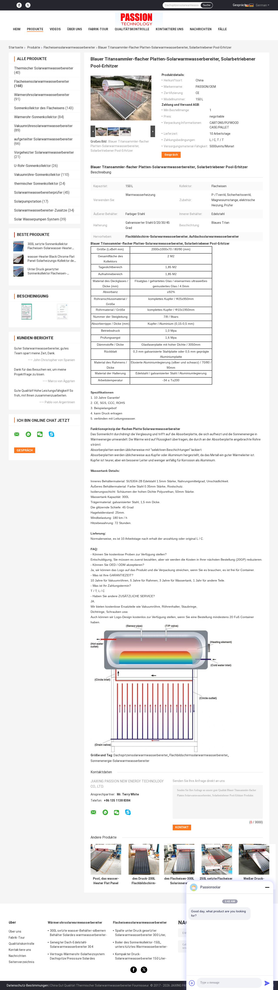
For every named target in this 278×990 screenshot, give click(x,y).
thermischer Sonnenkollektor (36, 184)
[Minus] (267, 887)
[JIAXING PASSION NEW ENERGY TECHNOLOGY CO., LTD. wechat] (42, 434)
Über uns (74, 29)
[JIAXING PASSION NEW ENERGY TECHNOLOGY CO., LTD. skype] (54, 434)
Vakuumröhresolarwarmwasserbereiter (43, 126)
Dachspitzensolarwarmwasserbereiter (141, 755)
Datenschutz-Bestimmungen (27, 985)
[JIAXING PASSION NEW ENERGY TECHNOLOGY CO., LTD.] (139, 19)
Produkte (35, 29)
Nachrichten (201, 29)
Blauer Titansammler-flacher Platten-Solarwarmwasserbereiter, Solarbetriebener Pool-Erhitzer (120, 146)
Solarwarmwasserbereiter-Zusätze (40, 210)
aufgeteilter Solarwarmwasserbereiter (43, 139)
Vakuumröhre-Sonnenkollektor (37, 175)
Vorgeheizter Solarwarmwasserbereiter (44, 152)
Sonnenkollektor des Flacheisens (39, 108)
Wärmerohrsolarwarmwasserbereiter (41, 95)
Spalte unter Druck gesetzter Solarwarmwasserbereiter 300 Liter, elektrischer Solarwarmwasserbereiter (142, 933)
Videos (55, 29)
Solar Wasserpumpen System (36, 219)
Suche (206, 5)
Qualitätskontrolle (132, 29)
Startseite (16, 47)
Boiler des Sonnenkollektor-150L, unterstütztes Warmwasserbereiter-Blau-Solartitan (141, 945)
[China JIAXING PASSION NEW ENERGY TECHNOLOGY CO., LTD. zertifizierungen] (27, 311)
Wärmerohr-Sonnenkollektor (35, 117)
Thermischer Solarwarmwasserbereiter (43, 68)
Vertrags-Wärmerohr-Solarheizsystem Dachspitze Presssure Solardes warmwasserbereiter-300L (77, 956)
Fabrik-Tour (98, 29)
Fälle (222, 29)
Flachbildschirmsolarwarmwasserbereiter (198, 755)
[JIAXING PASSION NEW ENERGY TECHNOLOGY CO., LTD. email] (19, 434)
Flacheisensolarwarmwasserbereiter (69, 47)
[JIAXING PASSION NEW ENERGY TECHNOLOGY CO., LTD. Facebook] (19, 5)
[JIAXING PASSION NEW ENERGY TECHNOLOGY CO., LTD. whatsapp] (31, 434)
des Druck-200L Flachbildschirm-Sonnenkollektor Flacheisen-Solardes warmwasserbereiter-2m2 (143, 881)
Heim (16, 29)
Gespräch (239, 5)
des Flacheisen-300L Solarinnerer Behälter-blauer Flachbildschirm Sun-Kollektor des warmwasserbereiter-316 (179, 881)
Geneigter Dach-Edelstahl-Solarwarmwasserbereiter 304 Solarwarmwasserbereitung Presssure (77, 945)
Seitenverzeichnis (21, 962)
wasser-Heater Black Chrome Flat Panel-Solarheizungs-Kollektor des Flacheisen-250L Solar (52, 261)
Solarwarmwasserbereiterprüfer (38, 192)
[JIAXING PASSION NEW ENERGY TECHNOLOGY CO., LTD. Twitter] (28, 5)
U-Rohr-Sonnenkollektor (32, 166)
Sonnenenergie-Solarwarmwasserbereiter (120, 761)
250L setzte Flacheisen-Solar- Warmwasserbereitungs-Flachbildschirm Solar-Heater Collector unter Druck (217, 881)
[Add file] (192, 983)
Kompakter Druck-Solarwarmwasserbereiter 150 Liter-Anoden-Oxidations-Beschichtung (140, 956)
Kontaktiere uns (169, 29)
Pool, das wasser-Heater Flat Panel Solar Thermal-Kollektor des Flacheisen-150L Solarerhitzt (106, 881)
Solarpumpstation (27, 201)
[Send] (267, 983)
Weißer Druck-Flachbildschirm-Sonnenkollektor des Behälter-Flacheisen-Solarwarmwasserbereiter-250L (253, 881)
